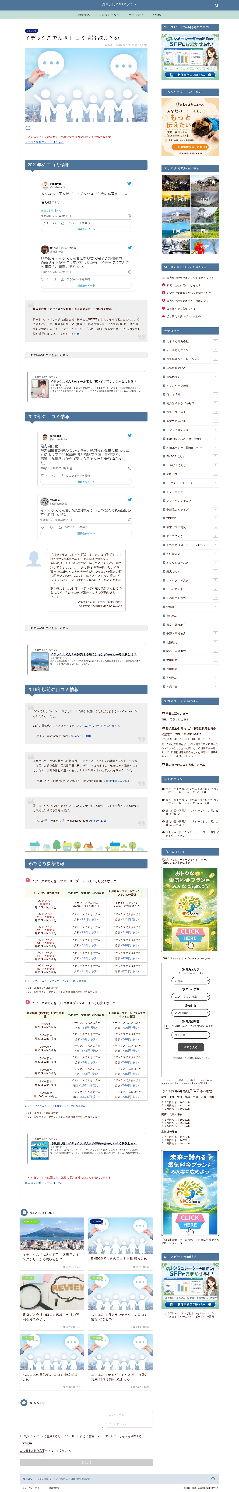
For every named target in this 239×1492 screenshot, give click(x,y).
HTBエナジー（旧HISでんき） (191, 447)
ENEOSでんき (191, 456)
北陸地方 (191, 642)
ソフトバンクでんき (191, 500)
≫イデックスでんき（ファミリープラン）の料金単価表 (55, 981)
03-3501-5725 (192, 734)
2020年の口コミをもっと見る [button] (49, 628)
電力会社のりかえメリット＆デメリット (190, 277)
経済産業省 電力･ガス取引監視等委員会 (191, 728)
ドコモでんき (191, 536)
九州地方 (191, 677)
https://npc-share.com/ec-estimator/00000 (184, 1083)
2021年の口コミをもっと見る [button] (49, 355)
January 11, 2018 (80, 735)
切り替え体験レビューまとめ (184, 316)
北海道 (191, 606)
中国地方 (191, 660)
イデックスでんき (191, 429)
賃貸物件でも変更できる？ (182, 308)
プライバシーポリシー (33, 1488)
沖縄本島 (191, 686)
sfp (198, 792)
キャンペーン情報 (191, 385)
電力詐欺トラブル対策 (191, 403)
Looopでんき (191, 589)
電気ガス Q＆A (191, 412)
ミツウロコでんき (191, 562)
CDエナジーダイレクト (191, 482)
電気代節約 (191, 376)
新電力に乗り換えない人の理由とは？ (189, 293)
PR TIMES (74, 333)
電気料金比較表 (191, 367)
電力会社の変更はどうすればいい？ (188, 301)
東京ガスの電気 (191, 527)
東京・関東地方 (191, 624)
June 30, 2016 (98, 820)
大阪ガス (191, 474)
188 (186, 719)
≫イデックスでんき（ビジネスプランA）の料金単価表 (55, 1106)
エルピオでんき (191, 465)
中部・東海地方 (191, 633)
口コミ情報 (31, 31)
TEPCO (191, 518)
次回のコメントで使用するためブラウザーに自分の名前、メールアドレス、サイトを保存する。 (84, 1436)
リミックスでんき (191, 580)
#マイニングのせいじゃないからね (98, 725)
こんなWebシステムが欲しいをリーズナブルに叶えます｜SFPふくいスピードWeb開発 (190, 1315)
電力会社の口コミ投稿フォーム (185, 764)
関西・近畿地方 (191, 651)
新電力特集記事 (191, 421)
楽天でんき (191, 571)
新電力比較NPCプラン (119, 4)
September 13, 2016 (116, 780)
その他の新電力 (191, 598)
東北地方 (191, 615)
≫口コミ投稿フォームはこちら (44, 142)
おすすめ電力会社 (191, 341)
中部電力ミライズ (191, 509)
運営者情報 (54, 1488)
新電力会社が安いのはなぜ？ (184, 285)
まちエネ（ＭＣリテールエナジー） (191, 544)
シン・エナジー (191, 491)
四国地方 (191, 668)
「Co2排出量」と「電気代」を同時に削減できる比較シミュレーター (190, 1241)
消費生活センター (177, 713)
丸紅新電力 (191, 553)
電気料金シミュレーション (191, 359)
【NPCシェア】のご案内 (176, 862)
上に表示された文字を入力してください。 (46, 1450)
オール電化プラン (191, 350)
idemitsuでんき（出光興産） (191, 438)
